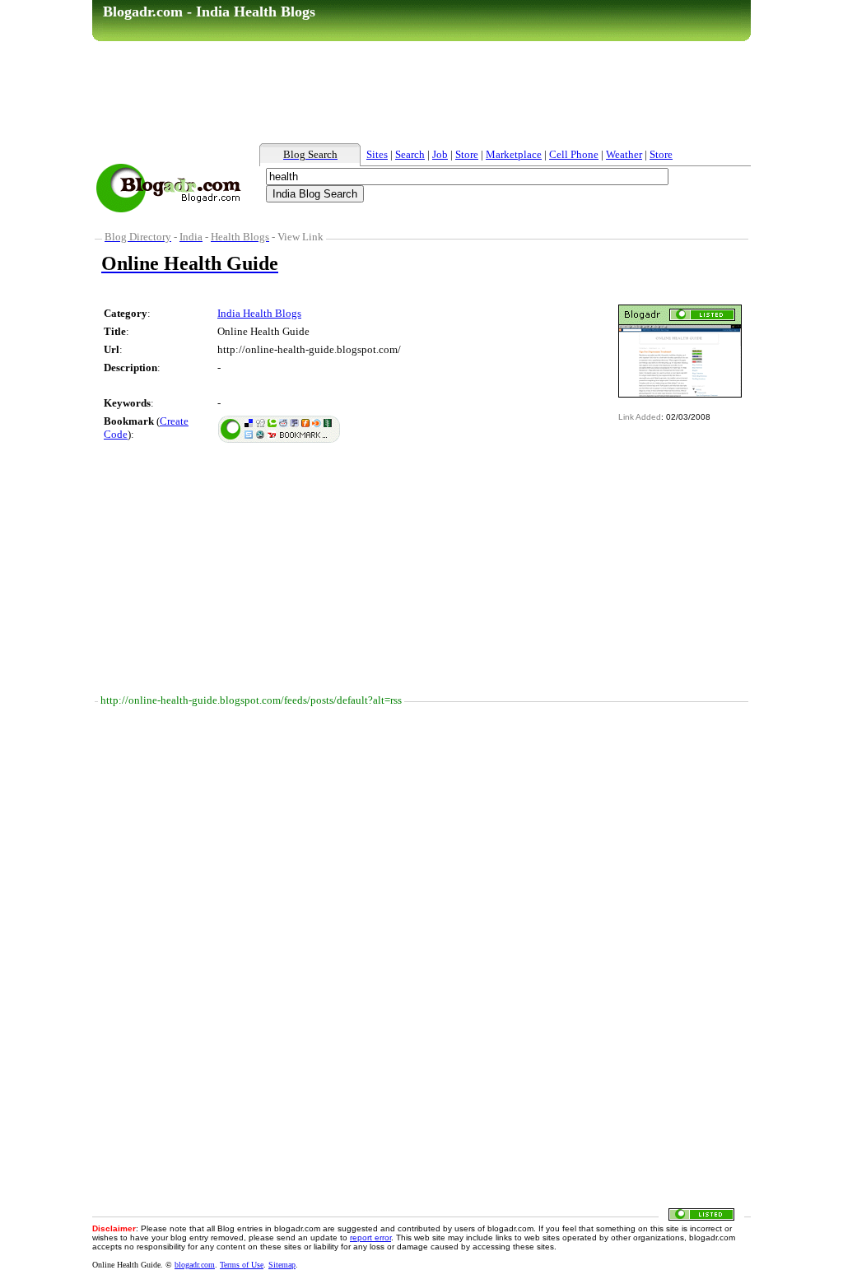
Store (466, 154)
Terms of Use (241, 1264)
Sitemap (282, 1264)
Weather (624, 154)
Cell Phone (573, 154)
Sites (377, 154)
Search (410, 154)
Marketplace (514, 154)
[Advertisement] (421, 91)
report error (370, 1237)
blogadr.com (195, 1264)
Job (440, 154)
